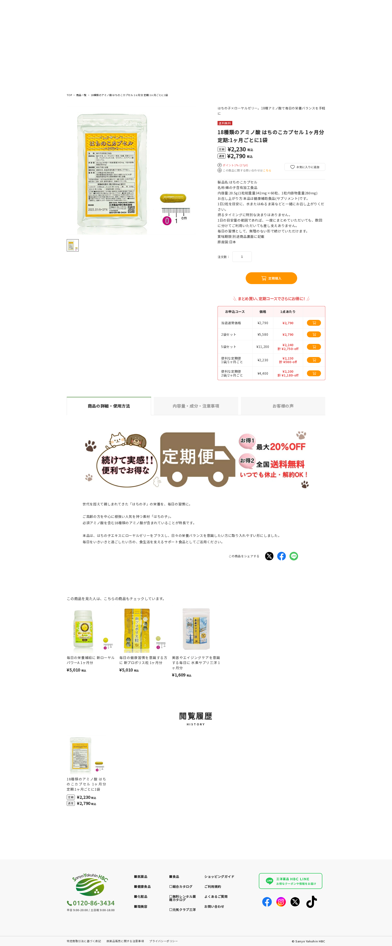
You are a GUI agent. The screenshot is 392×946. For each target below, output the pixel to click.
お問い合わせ (214, 906)
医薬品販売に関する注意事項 (125, 941)
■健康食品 (142, 886)
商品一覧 (81, 95)
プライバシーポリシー (163, 941)
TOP (69, 95)
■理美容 (140, 906)
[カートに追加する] (314, 323)
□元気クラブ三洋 (182, 909)
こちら (267, 170)
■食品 (174, 876)
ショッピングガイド (219, 876)
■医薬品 (140, 876)
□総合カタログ (181, 886)
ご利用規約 (212, 886)
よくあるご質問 (216, 896)
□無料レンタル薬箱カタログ (182, 898)
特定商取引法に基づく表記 (84, 941)
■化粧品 (140, 896)
